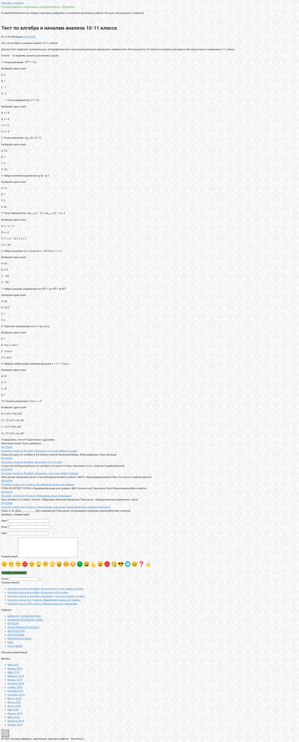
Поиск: (5, 578)
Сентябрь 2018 (16, 694)
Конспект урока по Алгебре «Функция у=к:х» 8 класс (38, 592)
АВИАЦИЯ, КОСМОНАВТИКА (24, 616)
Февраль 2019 (15, 676)
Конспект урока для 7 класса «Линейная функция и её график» (44, 600)
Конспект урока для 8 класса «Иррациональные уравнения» (42, 603)
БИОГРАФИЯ (15, 646)
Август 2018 (14, 698)
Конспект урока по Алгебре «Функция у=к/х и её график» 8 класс (45, 588)
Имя (4, 520)
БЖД (10, 642)
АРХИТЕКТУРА (16, 631)
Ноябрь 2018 (14, 687)
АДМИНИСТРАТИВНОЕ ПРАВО (25, 619)
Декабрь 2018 (15, 683)
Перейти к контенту (12, 3)
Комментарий (9, 556)
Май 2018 (13, 709)
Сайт (4, 533)
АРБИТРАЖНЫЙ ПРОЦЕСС (23, 627)
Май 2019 (13, 664)
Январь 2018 (14, 724)
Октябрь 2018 (15, 691)
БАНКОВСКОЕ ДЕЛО (19, 638)
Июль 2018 (14, 702)
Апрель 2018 (14, 713)
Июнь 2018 (14, 706)
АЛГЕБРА (29, 36)
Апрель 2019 (14, 668)
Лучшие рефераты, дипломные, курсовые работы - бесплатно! (38, 6)
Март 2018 (13, 717)
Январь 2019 (14, 679)
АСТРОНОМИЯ (15, 634)
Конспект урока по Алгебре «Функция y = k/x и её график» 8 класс (46, 596)
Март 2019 (13, 672)
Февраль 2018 (15, 721)
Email (5, 527)
